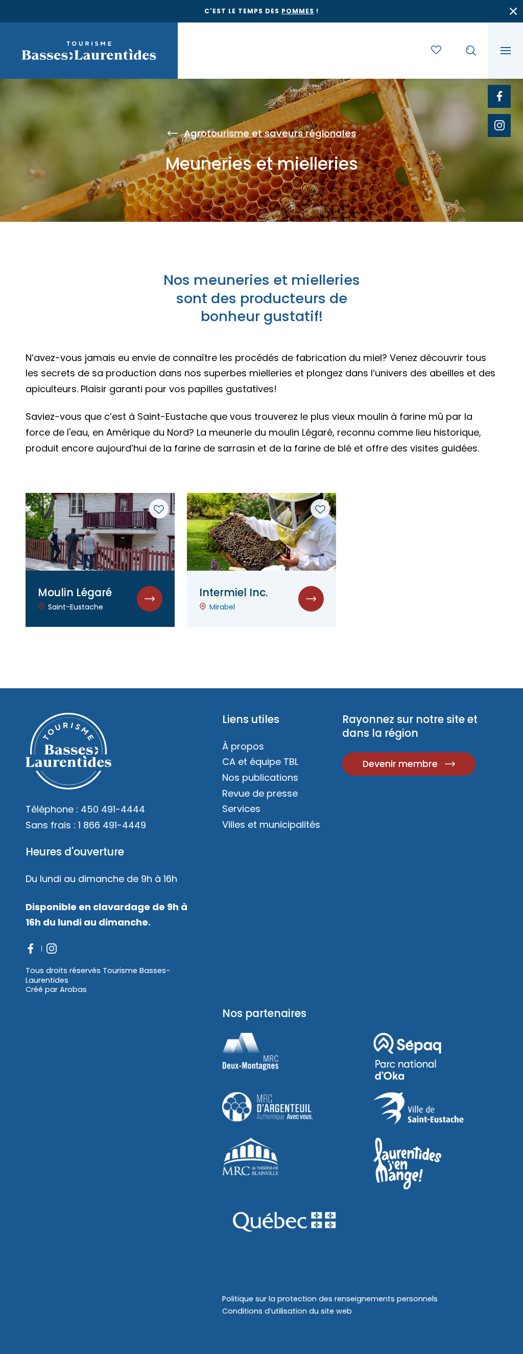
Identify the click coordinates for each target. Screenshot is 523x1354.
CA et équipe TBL (260, 761)
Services (241, 808)
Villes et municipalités (271, 824)
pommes (297, 11)
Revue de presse (260, 793)
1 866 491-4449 (112, 825)
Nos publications (260, 777)
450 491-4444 (113, 809)
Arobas (73, 989)
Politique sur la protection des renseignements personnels (330, 1299)
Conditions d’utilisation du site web (287, 1311)
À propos (243, 746)
